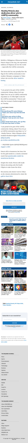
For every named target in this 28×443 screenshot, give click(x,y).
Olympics (10, 7)
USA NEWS (4, 374)
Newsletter (4, 394)
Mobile (3, 382)
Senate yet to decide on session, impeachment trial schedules (20, 248)
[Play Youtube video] (14, 187)
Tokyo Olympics (7, 305)
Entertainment (5, 361)
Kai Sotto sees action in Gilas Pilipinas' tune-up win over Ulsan (13, 117)
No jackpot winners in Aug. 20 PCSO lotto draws (20, 293)
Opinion (3, 370)
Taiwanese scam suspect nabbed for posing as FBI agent (6, 261)
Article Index (4, 415)
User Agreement (5, 408)
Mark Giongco (7, 17)
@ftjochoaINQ (5, 138)
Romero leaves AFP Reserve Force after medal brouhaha (7, 280)
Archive (3, 389)
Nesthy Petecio (10, 303)
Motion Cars (4, 434)
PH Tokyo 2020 (19, 303)
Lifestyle (3, 363)
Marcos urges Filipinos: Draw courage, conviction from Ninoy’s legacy (20, 280)
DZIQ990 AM (4, 432)
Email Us (3, 387)
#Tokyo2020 (21, 135)
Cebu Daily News (5, 430)
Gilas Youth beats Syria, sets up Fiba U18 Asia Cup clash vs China (14, 122)
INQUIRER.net (4, 21)
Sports (3, 359)
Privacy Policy (17, 212)
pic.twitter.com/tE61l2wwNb (10, 140)
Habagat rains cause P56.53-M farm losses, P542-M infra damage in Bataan (20, 262)
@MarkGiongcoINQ (11, 19)
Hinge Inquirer (5, 425)
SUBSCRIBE (14, 322)
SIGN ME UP (14, 207)
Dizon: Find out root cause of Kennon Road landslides (7, 236)
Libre (2, 423)
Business (3, 368)
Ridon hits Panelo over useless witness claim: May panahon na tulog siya (7, 248)
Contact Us (4, 391)
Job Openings (4, 396)
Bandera (3, 428)
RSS (2, 385)
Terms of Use (10, 211)
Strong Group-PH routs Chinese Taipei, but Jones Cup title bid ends (13, 111)
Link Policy (4, 411)
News (2, 356)
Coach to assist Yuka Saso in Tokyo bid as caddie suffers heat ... (17, 220)
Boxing (3, 7)
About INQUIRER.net (6, 404)
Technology (4, 365)
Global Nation (5, 372)
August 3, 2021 (5, 147)
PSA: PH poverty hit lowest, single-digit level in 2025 (20, 236)
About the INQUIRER (6, 406)
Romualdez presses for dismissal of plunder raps (6, 293)
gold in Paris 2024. (7, 176)
